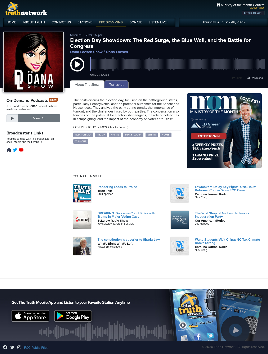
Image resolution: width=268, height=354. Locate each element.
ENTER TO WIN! (253, 13)
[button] (77, 68)
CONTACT (61, 22)
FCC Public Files (36, 348)
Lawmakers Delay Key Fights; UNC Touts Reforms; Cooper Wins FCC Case (225, 188)
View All (39, 118)
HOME (11, 22)
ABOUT (34, 22)
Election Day (83, 134)
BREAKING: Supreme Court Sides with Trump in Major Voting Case (126, 215)
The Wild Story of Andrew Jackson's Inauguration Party (222, 215)
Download (256, 78)
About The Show (87, 85)
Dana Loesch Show (86, 52)
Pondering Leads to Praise (117, 187)
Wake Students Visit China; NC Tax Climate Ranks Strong (227, 241)
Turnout (80, 141)
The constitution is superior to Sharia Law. (129, 240)
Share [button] (238, 78)
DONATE (135, 22)
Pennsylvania (133, 134)
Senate (152, 134)
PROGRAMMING (111, 22)
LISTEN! (158, 22)
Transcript (116, 85)
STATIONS (85, 22)
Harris (115, 134)
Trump (101, 134)
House (165, 134)
